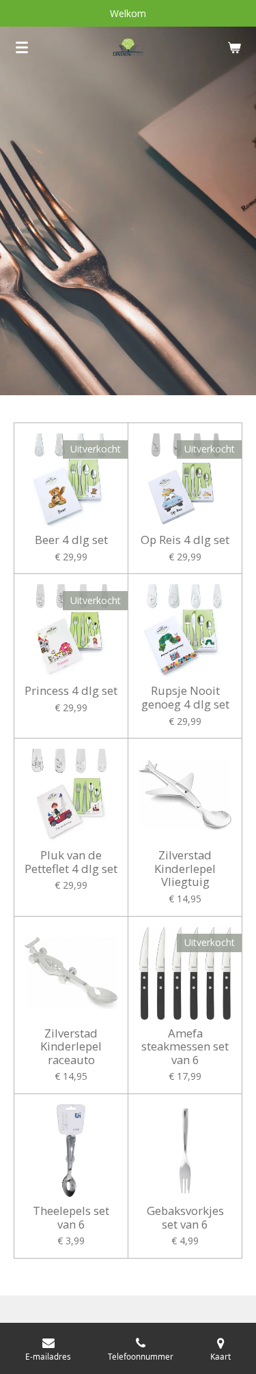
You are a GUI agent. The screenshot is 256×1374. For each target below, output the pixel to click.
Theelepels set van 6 (71, 1217)
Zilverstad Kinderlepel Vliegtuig (185, 868)
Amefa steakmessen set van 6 (185, 1047)
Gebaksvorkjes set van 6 (185, 1217)
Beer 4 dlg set (71, 540)
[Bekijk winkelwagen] (234, 47)
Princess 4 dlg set (71, 691)
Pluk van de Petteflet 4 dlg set (71, 861)
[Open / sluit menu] (22, 47)
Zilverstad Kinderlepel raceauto (71, 1047)
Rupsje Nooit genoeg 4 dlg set (185, 697)
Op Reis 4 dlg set (185, 540)
